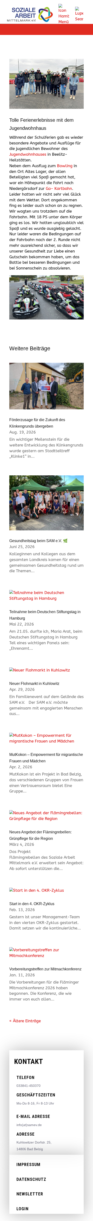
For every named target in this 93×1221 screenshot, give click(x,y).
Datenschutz (31, 1179)
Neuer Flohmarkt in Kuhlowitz (34, 684)
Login (22, 1208)
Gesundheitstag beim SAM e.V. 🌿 (38, 541)
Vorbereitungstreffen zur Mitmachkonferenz (45, 969)
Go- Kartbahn (59, 188)
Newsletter (29, 1193)
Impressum (28, 1164)
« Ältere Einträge (25, 1020)
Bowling (64, 165)
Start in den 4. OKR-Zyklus (31, 904)
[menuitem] (63, 14)
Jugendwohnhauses (27, 154)
